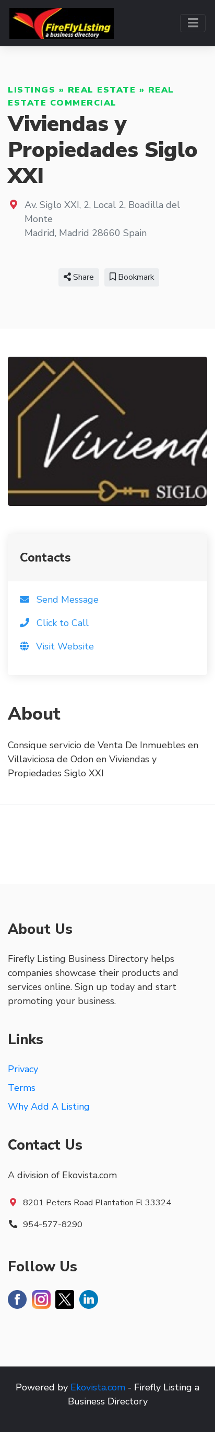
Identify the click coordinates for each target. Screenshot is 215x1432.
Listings (31, 90)
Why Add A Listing (49, 1106)
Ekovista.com (97, 1387)
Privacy (23, 1069)
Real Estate (102, 90)
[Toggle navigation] (193, 23)
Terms (21, 1088)
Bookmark (135, 277)
